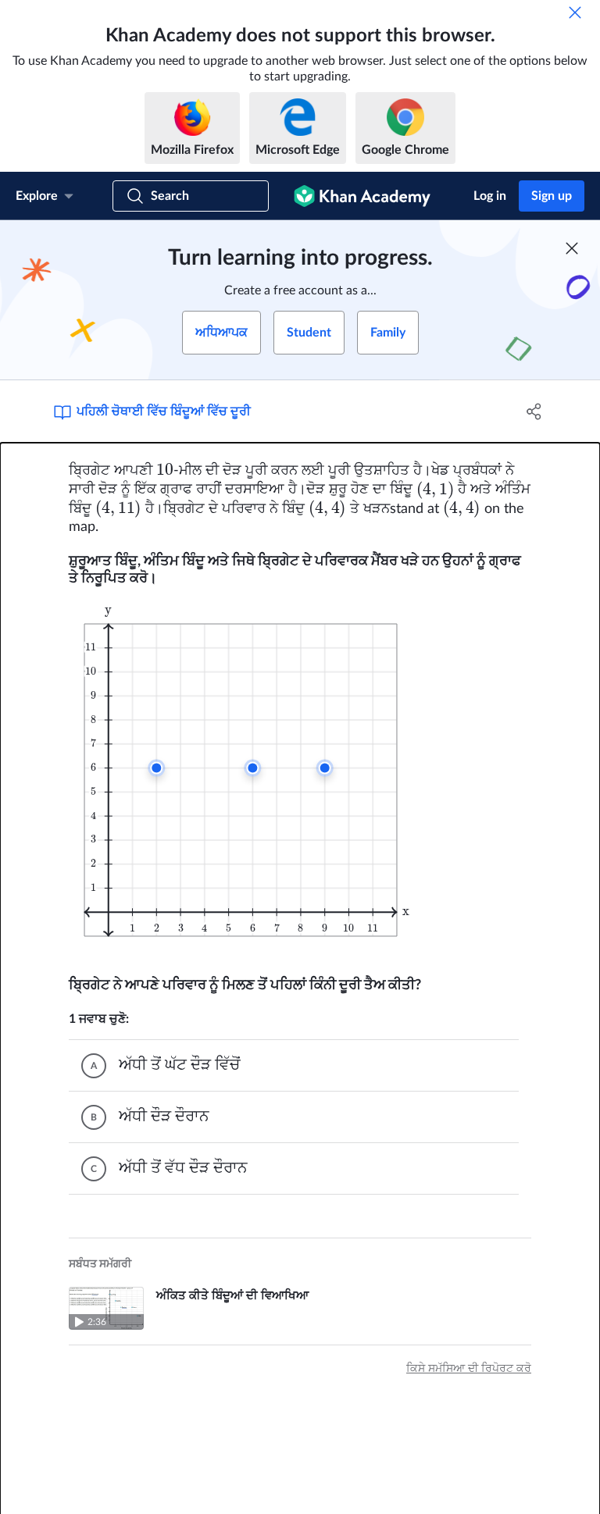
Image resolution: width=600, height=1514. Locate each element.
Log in (489, 196)
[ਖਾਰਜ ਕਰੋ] (575, 12)
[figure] (250, 770)
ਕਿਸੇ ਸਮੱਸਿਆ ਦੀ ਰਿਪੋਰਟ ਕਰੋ (468, 1368)
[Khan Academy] (362, 196)
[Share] (534, 411)
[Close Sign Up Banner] (572, 248)
